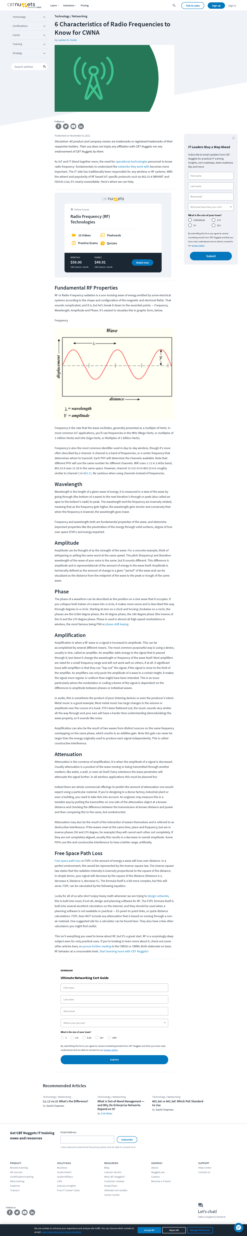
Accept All (149, 1230)
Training (17, 44)
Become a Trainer (161, 1181)
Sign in (232, 5)
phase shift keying (117, 624)
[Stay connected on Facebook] (58, 127)
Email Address (68, 1132)
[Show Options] (165, 1023)
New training (17, 1181)
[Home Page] (24, 5)
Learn (53, 5)
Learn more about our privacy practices (61, 1231)
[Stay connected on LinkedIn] (81, 127)
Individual (199, 220)
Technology (19, 16)
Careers (155, 1176)
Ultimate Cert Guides (115, 1190)
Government (64, 1172)
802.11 (87, 473)
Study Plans (110, 1185)
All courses (16, 1172)
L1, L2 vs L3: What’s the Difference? (65, 1101)
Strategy (17, 53)
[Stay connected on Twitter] (66, 127)
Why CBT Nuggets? (114, 1176)
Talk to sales (193, 5)
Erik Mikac (106, 1113)
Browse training (19, 1167)
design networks (158, 896)
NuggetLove (158, 1172)
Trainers (14, 1190)
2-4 (219, 220)
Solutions (68, 5)
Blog (106, 1167)
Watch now (142, 262)
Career (16, 35)
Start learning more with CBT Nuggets (123, 951)
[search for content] (174, 5)
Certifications (20, 26)
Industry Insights (66, 1185)
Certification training (21, 1176)
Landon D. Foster (67, 40)
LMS (59, 1181)
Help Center (205, 1167)
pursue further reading (97, 946)
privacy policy (111, 1049)
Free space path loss (68, 861)
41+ (219, 225)
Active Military (65, 1176)
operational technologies (132, 161)
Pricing (85, 5)
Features (15, 1185)
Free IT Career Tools (68, 1190)
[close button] (233, 138)
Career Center (112, 1194)
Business (62, 1167)
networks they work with (133, 166)
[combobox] (113, 1023)
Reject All (174, 1230)
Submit (114, 1060)
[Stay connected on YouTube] (73, 127)
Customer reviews (114, 1181)
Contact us (204, 1172)
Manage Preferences (200, 1230)
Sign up (216, 5)
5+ (195, 225)
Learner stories (112, 1172)
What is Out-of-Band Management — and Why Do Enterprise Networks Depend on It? (120, 1105)
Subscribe (127, 1139)
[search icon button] (44, 66)
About (154, 1167)
